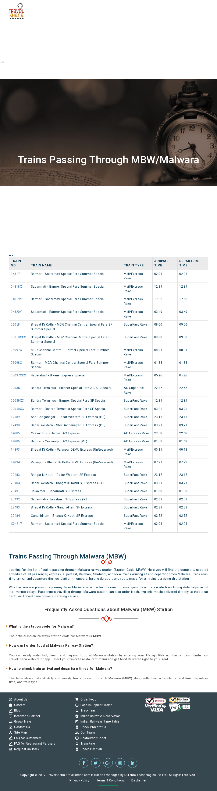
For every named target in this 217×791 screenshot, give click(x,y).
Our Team (86, 732)
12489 (15, 417)
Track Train (87, 710)
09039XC (17, 400)
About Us (19, 699)
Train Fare (86, 743)
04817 (15, 274)
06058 (15, 324)
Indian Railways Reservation (99, 716)
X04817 (16, 524)
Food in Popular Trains (95, 705)
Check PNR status (92, 727)
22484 (15, 516)
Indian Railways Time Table (99, 721)
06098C (16, 363)
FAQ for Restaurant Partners (33, 743)
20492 (15, 499)
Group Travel (22, 721)
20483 (15, 475)
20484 (15, 483)
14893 (15, 449)
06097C (16, 350)
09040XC (17, 409)
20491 (15, 491)
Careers (19, 705)
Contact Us (21, 727)
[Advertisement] (108, 29)
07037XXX (18, 375)
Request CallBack (25, 749)
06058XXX (18, 337)
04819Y (16, 299)
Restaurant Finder (92, 738)
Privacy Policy (79, 780)
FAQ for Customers (27, 738)
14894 (15, 462)
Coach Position (90, 749)
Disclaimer (138, 780)
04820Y (16, 312)
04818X (16, 286)
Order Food (87, 699)
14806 (15, 441)
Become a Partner (26, 716)
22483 (15, 507)
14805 (15, 433)
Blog (16, 710)
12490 (15, 425)
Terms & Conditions (110, 780)
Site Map (19, 732)
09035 (15, 388)
